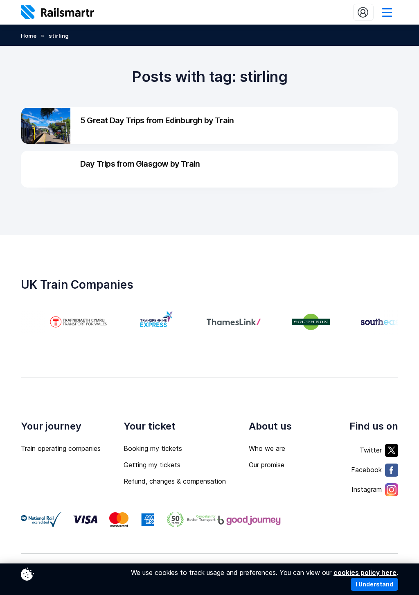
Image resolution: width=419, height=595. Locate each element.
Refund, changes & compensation (175, 481)
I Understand (374, 584)
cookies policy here (364, 572)
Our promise (266, 465)
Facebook (366, 470)
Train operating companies (61, 448)
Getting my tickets (152, 465)
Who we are (267, 448)
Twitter (371, 450)
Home (28, 35)
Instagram (366, 489)
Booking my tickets (153, 448)
